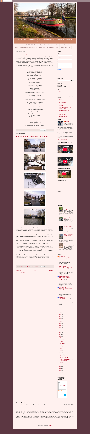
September (62, 343)
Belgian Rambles (61, 390)
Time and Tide (62, 256)
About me (22, 44)
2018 (60, 325)
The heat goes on (67, 243)
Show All (72, 305)
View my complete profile (62, 139)
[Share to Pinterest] (45, 130)
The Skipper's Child (30, 44)
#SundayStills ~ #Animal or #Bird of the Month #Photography (65, 289)
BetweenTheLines (62, 287)
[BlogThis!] (42, 130)
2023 (60, 316)
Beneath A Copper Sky (65, 47)
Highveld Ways (61, 104)
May (61, 350)
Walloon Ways (42, 47)
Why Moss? (61, 279)
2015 (60, 330)
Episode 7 (60, 182)
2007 (60, 372)
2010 (60, 366)
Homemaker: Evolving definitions (65, 257)
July (61, 346)
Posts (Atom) (23, 272)
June (61, 348)
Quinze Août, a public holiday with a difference (68, 208)
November (62, 339)
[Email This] (40, 130)
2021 (60, 320)
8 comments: (36, 266)
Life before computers (23, 54)
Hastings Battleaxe (62, 266)
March (61, 354)
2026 (60, 311)
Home (16, 44)
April (61, 352)
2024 (60, 314)
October (61, 341)
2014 (60, 332)
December (62, 337)
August (61, 345)
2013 (60, 334)
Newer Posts (18, 270)
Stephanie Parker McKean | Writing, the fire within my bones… (64, 277)
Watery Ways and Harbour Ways (43, 44)
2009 (60, 368)
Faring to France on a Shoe (52, 47)
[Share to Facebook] (44, 130)
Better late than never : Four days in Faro (68, 235)
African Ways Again (65, 44)
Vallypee (67, 121)
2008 (60, 370)
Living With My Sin (62, 114)
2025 (60, 312)
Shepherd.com (61, 75)
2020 (60, 321)
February (62, 355)
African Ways (55, 44)
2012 (60, 336)
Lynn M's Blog (62, 297)
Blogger (50, 425)
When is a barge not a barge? (68, 217)
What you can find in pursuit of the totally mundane (32, 136)
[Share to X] (43, 130)
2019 (60, 323)
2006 (60, 373)
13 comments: (36, 130)
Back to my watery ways (68, 226)
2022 (60, 318)
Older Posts (51, 270)
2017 (60, 327)
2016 (60, 329)
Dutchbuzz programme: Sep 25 (63, 188)
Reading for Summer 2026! (64, 298)
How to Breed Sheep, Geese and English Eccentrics (26, 47)
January (61, 362)
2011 (60, 364)
